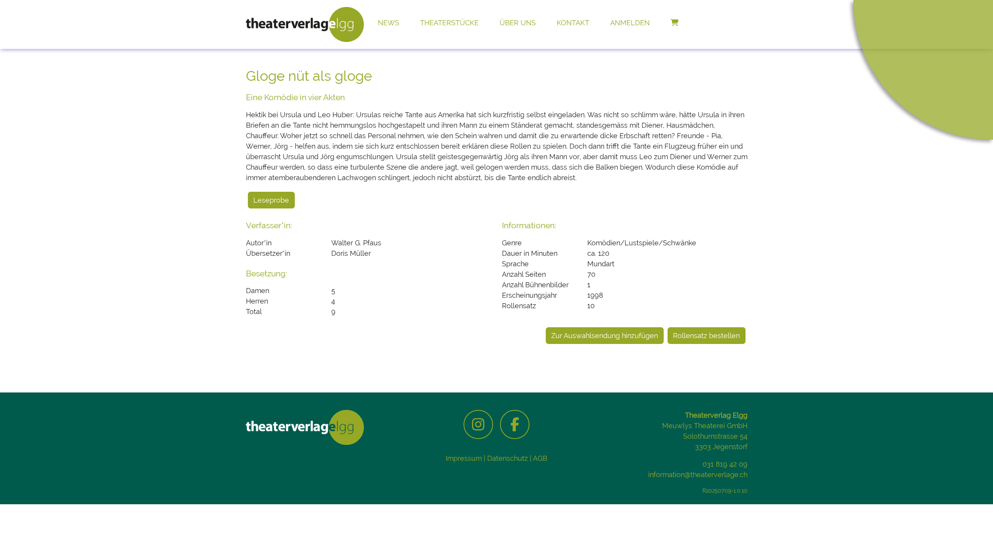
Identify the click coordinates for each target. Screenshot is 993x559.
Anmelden (630, 23)
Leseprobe (271, 200)
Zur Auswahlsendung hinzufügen (604, 336)
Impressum (464, 458)
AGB (540, 458)
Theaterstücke (449, 23)
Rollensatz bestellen (706, 336)
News (388, 23)
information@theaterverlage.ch (697, 474)
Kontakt (573, 23)
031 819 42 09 (724, 464)
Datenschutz (507, 458)
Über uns (518, 23)
